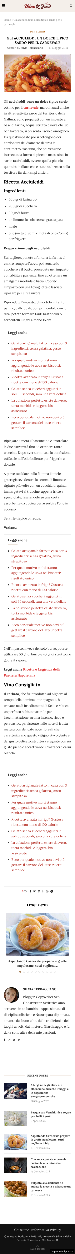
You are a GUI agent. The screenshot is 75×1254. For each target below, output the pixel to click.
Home (7, 19)
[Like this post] (25, 891)
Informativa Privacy (46, 1230)
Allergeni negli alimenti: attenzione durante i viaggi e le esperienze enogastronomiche (50, 1090)
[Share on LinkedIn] (43, 891)
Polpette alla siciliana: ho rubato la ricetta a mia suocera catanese (51, 1186)
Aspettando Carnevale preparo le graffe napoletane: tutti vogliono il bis (50, 1139)
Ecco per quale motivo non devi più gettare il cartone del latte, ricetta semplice (37, 422)
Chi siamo (21, 1230)
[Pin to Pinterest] (39, 891)
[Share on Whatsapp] (47, 891)
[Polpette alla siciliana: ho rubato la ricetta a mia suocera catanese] (15, 1189)
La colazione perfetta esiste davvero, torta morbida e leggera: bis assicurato (39, 405)
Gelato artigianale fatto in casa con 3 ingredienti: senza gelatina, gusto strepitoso (39, 348)
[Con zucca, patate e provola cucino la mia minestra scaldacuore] (15, 1165)
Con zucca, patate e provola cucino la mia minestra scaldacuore (48, 1163)
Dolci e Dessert (37, 32)
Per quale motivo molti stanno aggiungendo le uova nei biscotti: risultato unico (36, 365)
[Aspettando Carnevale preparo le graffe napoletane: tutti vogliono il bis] (37, 934)
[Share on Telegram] (51, 891)
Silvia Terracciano (32, 47)
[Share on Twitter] (34, 891)
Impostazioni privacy (62, 1251)
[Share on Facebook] (30, 891)
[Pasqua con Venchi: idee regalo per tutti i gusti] (15, 1118)
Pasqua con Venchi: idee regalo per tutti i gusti (51, 1114)
